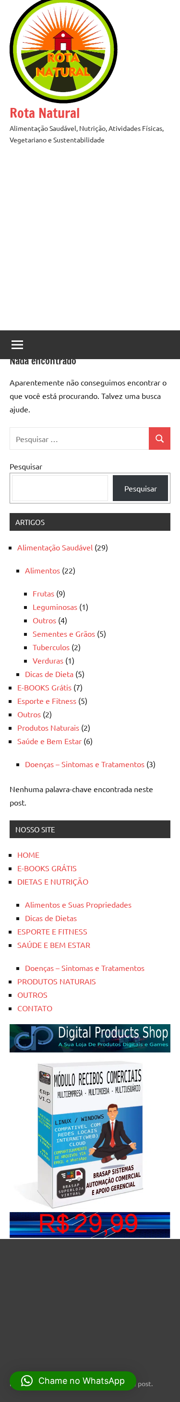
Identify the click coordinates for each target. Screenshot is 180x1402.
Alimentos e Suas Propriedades (78, 904)
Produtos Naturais (48, 727)
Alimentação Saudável (55, 547)
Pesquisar (26, 466)
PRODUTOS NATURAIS (56, 981)
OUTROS (32, 994)
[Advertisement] (90, 240)
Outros (44, 620)
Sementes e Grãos (64, 633)
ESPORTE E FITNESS (52, 931)
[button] (73, 1380)
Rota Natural (45, 113)
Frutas (43, 593)
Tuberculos (51, 647)
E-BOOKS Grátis (44, 687)
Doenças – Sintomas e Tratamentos (84, 764)
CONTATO (34, 1008)
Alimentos (42, 570)
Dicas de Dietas (51, 918)
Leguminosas (55, 606)
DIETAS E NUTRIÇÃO (52, 881)
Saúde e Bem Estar (49, 741)
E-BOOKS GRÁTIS (47, 868)
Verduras (48, 660)
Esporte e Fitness (46, 700)
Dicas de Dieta (49, 673)
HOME (28, 854)
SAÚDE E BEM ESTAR (53, 944)
